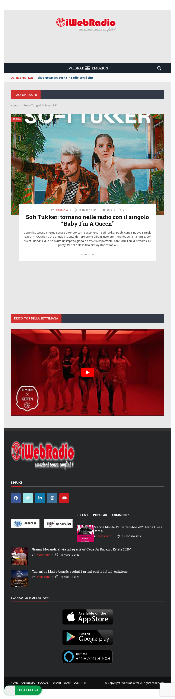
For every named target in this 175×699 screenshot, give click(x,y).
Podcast (44, 682)
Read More (87, 254)
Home (14, 682)
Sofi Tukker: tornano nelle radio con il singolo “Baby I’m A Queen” (87, 220)
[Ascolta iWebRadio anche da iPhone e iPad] (87, 616)
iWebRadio (61, 210)
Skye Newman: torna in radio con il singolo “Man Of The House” (83, 77)
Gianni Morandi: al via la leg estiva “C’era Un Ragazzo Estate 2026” (81, 549)
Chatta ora (28, 690)
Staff (67, 682)
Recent (82, 515)
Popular (100, 515)
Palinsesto (28, 682)
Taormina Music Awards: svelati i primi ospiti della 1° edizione (80, 572)
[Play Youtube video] (87, 372)
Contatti (79, 682)
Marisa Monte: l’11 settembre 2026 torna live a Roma (128, 529)
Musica (16, 119)
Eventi (57, 682)
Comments (121, 515)
